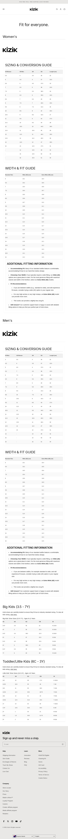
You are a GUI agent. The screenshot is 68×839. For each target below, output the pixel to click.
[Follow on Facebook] (4, 821)
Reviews (26, 758)
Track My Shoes (8, 765)
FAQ (25, 765)
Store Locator (7, 788)
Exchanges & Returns (9, 762)
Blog (25, 762)
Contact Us (6, 768)
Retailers (5, 813)
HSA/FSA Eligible (43, 755)
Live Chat (6, 771)
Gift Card (41, 765)
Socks (40, 762)
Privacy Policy (42, 771)
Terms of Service (43, 775)
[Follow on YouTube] (16, 821)
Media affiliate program (10, 810)
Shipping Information (9, 755)
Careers (5, 804)
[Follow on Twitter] (8, 821)
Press (4, 794)
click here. (13, 614)
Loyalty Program (8, 801)
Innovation (27, 755)
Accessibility (42, 768)
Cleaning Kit (42, 758)
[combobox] (23, 836)
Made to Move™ (8, 797)
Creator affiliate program (10, 807)
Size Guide (6, 758)
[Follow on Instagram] (12, 821)
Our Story (6, 791)
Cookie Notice (42, 778)
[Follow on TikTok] (21, 821)
